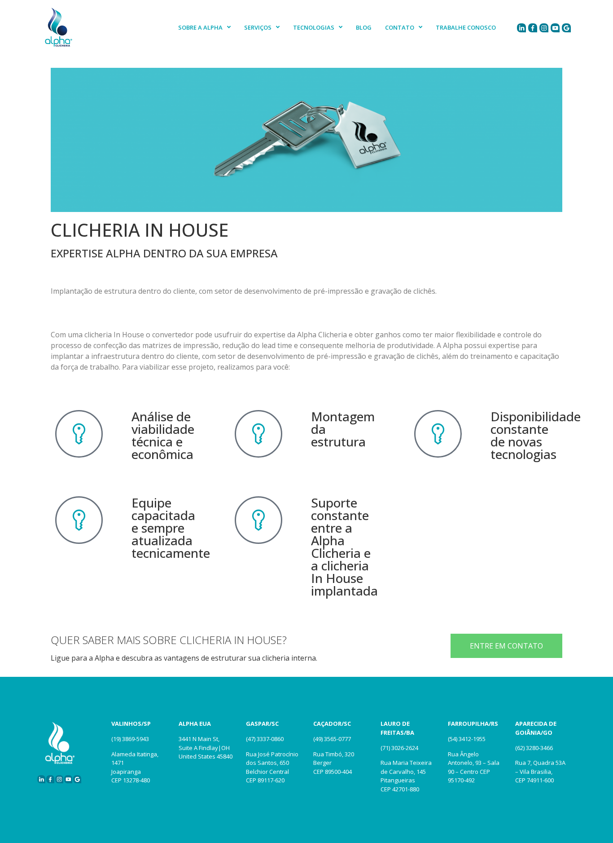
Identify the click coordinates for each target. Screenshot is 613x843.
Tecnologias (313, 27)
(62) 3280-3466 (534, 748)
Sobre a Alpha (200, 27)
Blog (364, 27)
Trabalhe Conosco (466, 27)
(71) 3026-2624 (399, 748)
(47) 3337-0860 (265, 739)
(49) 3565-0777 (332, 739)
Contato (399, 27)
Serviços (257, 27)
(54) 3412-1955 (467, 739)
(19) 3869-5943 (130, 739)
